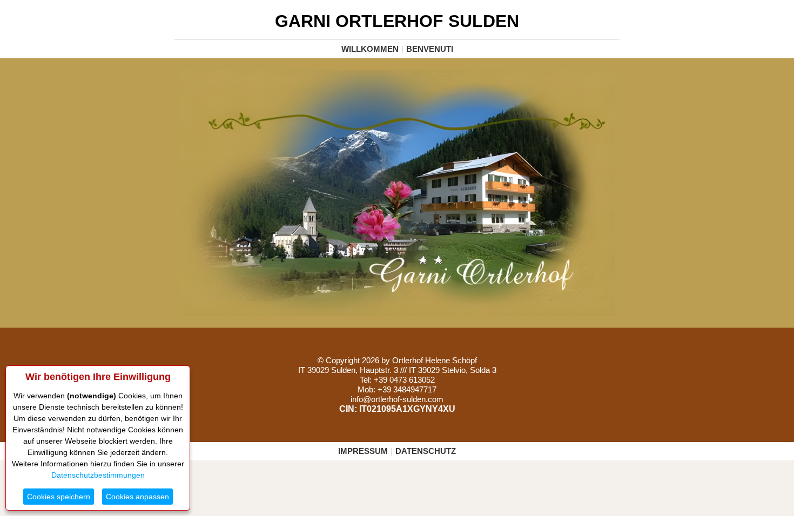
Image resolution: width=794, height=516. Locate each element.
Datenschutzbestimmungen (98, 475)
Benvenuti (429, 48)
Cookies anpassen (137, 496)
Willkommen (370, 48)
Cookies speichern (58, 496)
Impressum (363, 451)
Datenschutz (425, 451)
